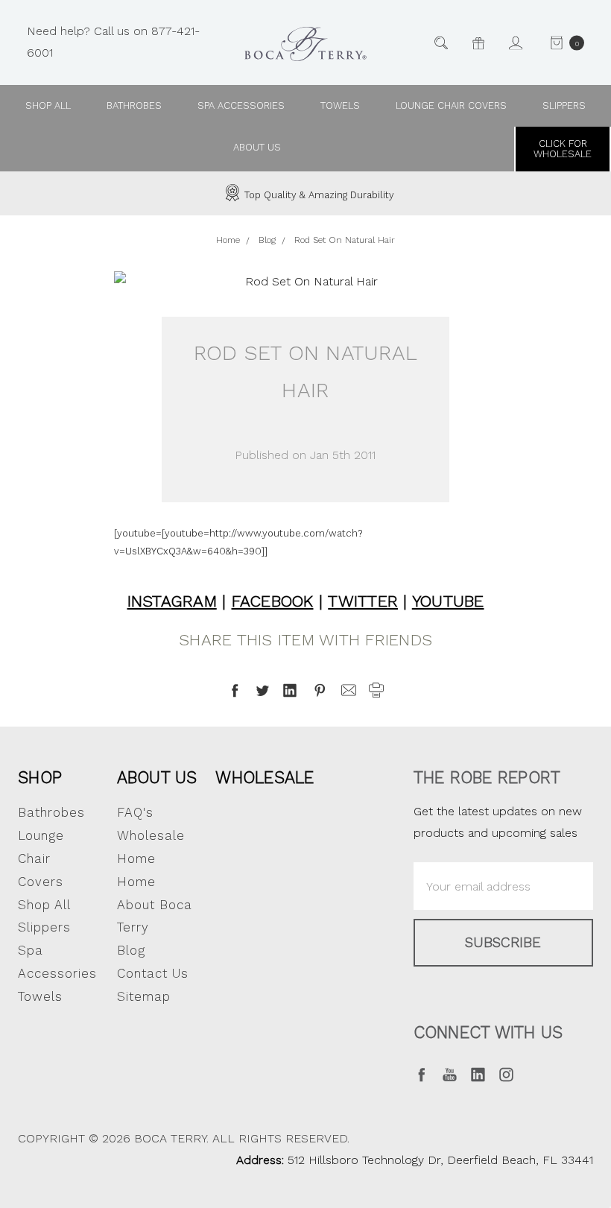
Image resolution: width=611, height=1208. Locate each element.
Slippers (564, 105)
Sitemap (144, 996)
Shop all (48, 105)
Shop (40, 777)
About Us (157, 777)
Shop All (44, 904)
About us (257, 147)
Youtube (448, 601)
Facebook (273, 601)
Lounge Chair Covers (451, 105)
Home (136, 881)
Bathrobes (134, 105)
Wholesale (264, 777)
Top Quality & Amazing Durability (317, 194)
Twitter (363, 601)
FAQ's (135, 812)
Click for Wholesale (563, 148)
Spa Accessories (241, 105)
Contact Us (153, 973)
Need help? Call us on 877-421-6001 (113, 42)
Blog (131, 950)
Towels (340, 105)
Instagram (172, 601)
